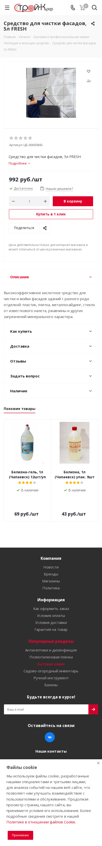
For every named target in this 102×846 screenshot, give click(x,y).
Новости (51, 566)
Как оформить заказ (51, 608)
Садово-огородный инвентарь (51, 670)
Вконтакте (50, 737)
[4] (25, 138)
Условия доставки (51, 622)
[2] (16, 138)
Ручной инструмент (51, 677)
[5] (30, 138)
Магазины (51, 580)
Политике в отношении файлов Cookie (40, 821)
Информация (51, 600)
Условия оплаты (51, 615)
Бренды (51, 573)
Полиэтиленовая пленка (51, 656)
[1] (11, 138)
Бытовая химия (51, 663)
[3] (21, 138)
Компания (51, 558)
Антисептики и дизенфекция (51, 649)
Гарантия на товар (51, 629)
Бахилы (51, 684)
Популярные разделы (51, 641)
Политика (51, 587)
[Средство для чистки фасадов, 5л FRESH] (51, 93)
